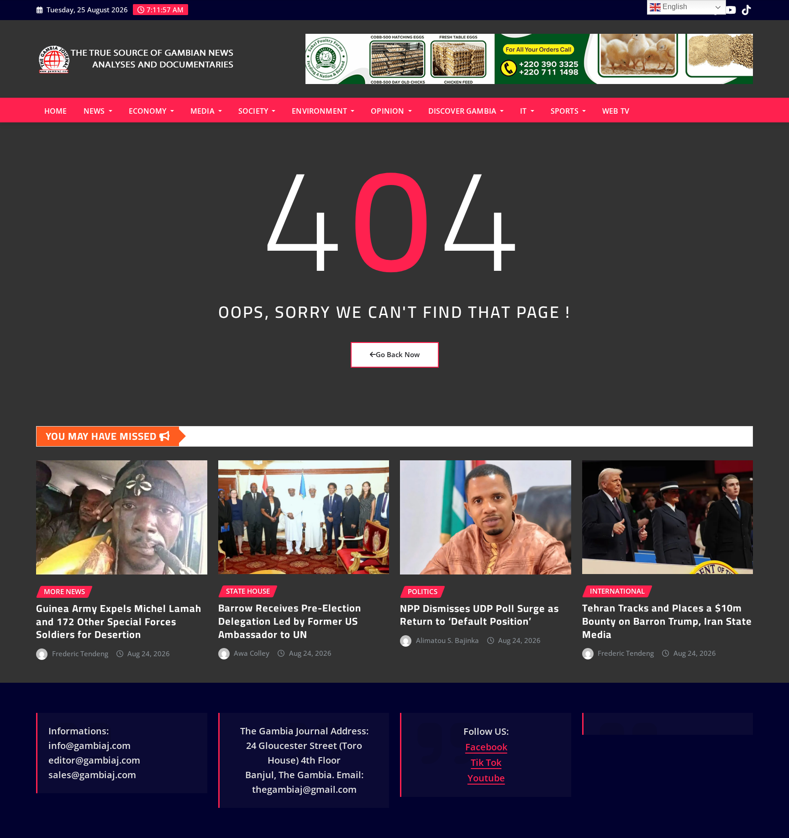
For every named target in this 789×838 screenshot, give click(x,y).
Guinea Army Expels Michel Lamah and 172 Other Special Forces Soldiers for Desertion (118, 621)
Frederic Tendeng (80, 653)
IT (524, 111)
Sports (565, 111)
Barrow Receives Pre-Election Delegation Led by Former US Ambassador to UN (289, 620)
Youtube (486, 778)
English (674, 7)
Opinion (388, 111)
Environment (320, 111)
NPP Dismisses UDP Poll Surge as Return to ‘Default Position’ (479, 615)
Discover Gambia (463, 111)
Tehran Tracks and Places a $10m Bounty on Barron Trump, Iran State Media (667, 620)
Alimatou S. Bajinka (447, 640)
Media (203, 111)
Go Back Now (398, 354)
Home (55, 111)
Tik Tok (486, 762)
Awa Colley (251, 653)
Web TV (615, 111)
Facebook (486, 747)
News (95, 111)
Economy (148, 111)
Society (254, 111)
